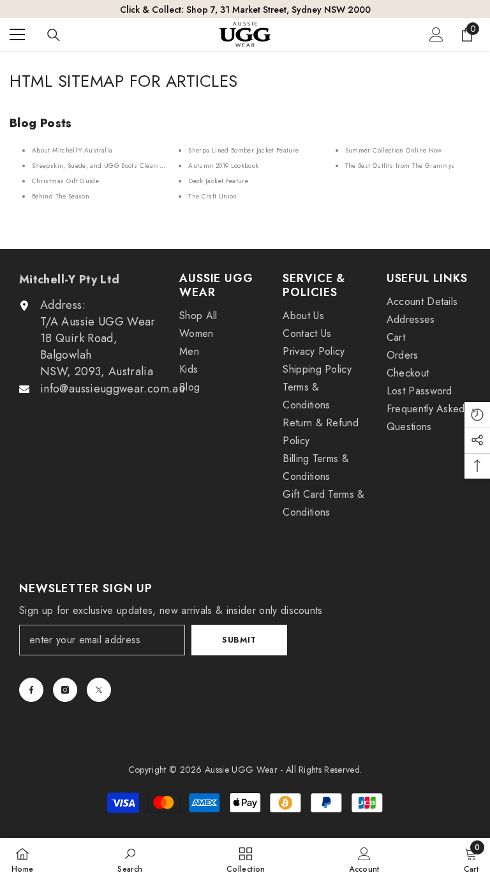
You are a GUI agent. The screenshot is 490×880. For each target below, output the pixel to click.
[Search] (53, 35)
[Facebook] (31, 690)
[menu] (17, 34)
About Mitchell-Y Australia (72, 150)
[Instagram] (65, 690)
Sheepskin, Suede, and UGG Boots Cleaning (99, 165)
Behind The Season (60, 196)
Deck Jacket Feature (218, 181)
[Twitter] (99, 690)
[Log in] (436, 34)
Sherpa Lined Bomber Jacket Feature (243, 150)
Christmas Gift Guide (65, 181)
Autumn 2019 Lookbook (223, 165)
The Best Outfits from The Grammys (400, 165)
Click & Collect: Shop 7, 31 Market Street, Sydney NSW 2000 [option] (245, 9)
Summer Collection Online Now (393, 150)
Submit (239, 640)
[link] (130, 858)
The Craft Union (212, 196)
